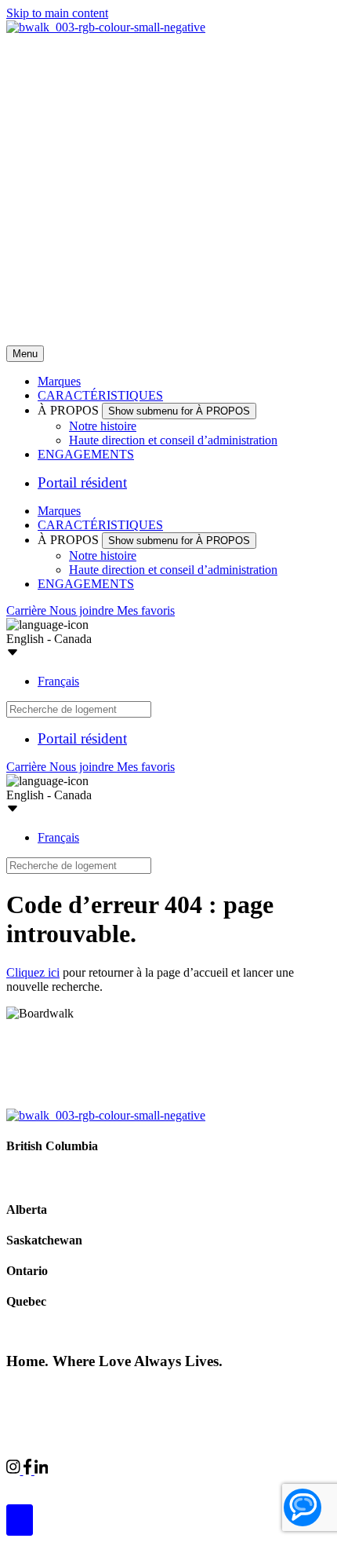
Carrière (27, 610)
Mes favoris (146, 610)
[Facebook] (29, 1470)
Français (58, 681)
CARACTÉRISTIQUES (100, 395)
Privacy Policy (172, 1391)
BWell (149, 1484)
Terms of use (248, 1391)
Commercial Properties (62, 1484)
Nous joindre (83, 610)
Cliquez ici (33, 972)
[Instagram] (15, 1470)
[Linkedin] (41, 1470)
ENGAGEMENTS (86, 454)
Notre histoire (102, 426)
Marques (59, 381)
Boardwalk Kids (221, 1484)
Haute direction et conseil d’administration (173, 440)
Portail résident (82, 482)
